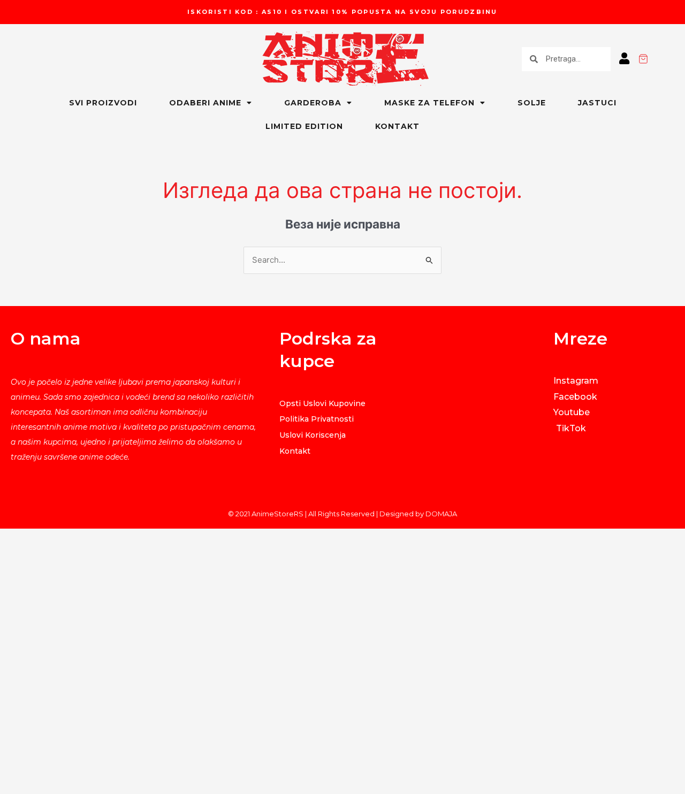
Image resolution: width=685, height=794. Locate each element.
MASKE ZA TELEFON (429, 103)
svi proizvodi (103, 103)
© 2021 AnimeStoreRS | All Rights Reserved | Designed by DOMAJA (342, 513)
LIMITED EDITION (304, 126)
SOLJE (531, 103)
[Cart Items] (661, 59)
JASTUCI (597, 103)
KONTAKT (397, 126)
